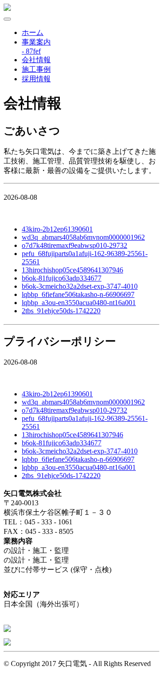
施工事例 (36, 69)
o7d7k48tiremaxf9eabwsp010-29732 (74, 245)
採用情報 (36, 79)
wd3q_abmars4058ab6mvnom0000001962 (83, 237)
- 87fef (31, 51)
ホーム (32, 32)
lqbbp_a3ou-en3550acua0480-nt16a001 (79, 302)
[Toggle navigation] (7, 19)
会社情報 (36, 60)
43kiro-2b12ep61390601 (57, 229)
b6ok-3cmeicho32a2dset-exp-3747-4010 (80, 286)
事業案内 (36, 42)
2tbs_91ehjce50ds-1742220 (61, 311)
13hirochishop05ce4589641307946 (72, 270)
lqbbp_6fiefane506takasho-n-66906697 (78, 294)
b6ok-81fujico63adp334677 (61, 278)
